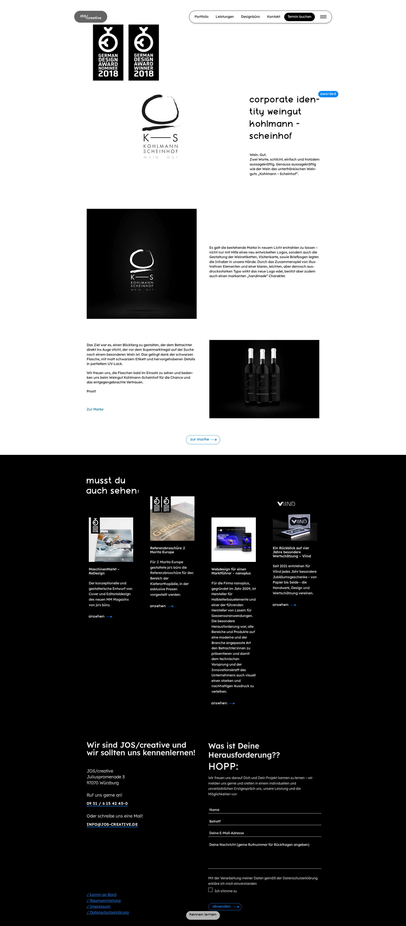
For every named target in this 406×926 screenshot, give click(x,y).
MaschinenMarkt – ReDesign (104, 571)
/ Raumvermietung (104, 900)
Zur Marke (95, 409)
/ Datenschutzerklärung (108, 912)
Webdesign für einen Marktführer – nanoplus (231, 571)
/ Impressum (98, 906)
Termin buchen (299, 16)
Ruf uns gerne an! (104, 795)
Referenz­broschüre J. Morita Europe (167, 550)
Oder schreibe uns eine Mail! (115, 816)
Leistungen (225, 16)
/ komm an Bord (101, 894)
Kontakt (273, 16)
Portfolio (201, 16)
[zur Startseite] (90, 16)
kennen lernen (203, 914)
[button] (203, 439)
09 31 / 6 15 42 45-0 (107, 803)
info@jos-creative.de (112, 824)
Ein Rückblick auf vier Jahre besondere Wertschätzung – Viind (292, 552)
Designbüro (250, 16)
